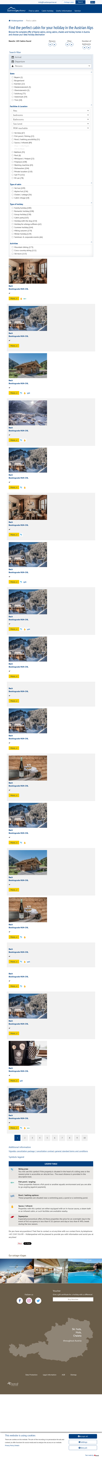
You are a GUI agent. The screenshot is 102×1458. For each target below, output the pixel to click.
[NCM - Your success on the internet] (13, 1384)
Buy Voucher (73, 1299)
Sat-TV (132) (19, 174)
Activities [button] (14, 243)
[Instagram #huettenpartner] (29, 1301)
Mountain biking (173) (23, 247)
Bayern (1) (18, 77)
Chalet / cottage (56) (23, 194)
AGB (63, 1375)
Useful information (64, 10)
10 (85, 1138)
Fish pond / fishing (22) (24, 136)
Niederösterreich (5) (22, 87)
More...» (14, 298)
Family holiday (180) (22, 208)
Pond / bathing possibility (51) (27, 139)
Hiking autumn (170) (23, 230)
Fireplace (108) (20, 162)
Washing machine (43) (23, 165)
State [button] (12, 73)
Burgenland (19, 80)
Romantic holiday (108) (24, 211)
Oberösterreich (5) (21, 90)
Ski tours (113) (20, 253)
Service (78, 10)
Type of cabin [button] (15, 184)
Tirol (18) (18, 100)
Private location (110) (23, 171)
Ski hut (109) (19, 188)
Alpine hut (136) (21, 191)
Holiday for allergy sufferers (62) (27, 224)
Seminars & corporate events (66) (28, 237)
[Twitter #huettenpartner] (38, 1301)
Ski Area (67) (19, 133)
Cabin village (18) (21, 198)
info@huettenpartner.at (47, 2)
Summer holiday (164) (23, 227)
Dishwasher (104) (21, 168)
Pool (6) (17, 155)
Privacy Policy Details (12, 1445)
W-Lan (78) (19, 178)
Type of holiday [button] (16, 204)
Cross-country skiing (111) (25, 250)
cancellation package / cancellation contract (35, 1151)
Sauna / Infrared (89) (23, 142)
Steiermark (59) (20, 96)
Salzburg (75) (20, 93)
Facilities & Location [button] (18, 106)
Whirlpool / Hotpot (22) (24, 158)
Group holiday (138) (22, 214)
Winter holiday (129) (22, 234)
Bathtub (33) (19, 152)
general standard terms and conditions (71, 1151)
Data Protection (31, 1375)
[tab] (51, 72)
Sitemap (73, 1375)
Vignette (12, 1151)
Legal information (49, 1375)
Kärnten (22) (19, 84)
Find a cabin (34, 10)
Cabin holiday (47, 10)
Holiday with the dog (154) (25, 221)
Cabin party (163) (21, 217)
